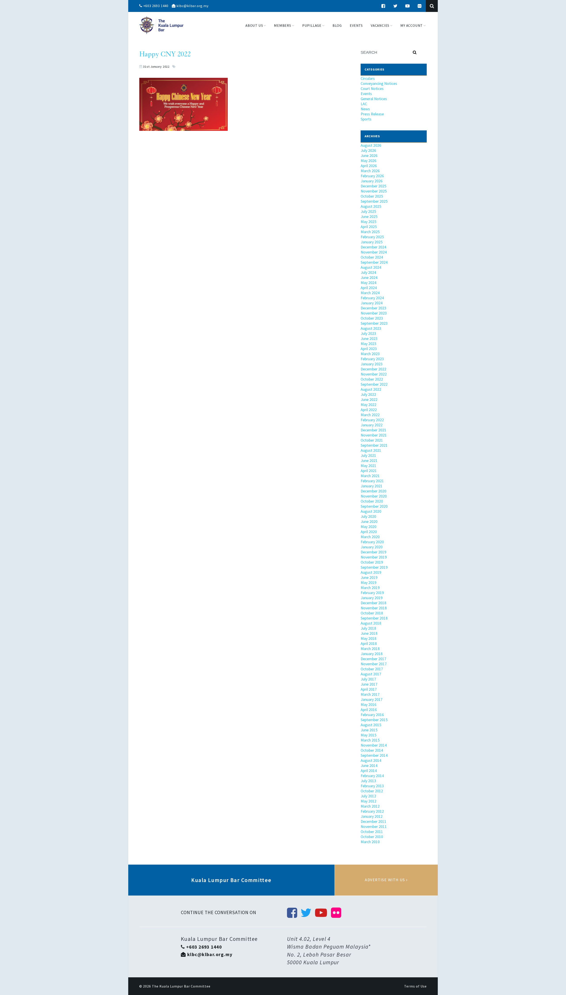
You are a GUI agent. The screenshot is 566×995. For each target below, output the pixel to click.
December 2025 (373, 186)
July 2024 (368, 272)
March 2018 (370, 648)
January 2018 (371, 653)
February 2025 (372, 236)
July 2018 (368, 628)
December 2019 (373, 552)
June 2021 (369, 460)
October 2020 (372, 501)
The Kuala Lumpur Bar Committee (181, 986)
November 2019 (374, 557)
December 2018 (373, 602)
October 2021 (372, 440)
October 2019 (372, 562)
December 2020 (373, 491)
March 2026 (370, 170)
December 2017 (373, 658)
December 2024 (373, 247)
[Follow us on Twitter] (396, 6)
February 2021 (372, 480)
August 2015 (371, 724)
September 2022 (374, 384)
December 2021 (373, 430)
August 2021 (371, 450)
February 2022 (372, 419)
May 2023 (368, 343)
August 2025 (371, 206)
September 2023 (374, 323)
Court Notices (372, 88)
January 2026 (371, 180)
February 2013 (372, 785)
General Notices (374, 98)
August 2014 (371, 760)
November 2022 (374, 374)
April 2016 (369, 709)
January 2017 (371, 699)
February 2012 (372, 811)
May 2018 (368, 638)
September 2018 (374, 618)
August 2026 (371, 145)
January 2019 (371, 597)
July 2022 (368, 394)
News (365, 108)
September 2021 (374, 445)
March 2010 (370, 841)
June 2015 (369, 729)
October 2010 (372, 836)
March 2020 (370, 536)
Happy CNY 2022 (165, 54)
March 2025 (370, 231)
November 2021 (374, 435)
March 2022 (370, 414)
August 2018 (371, 623)
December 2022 (373, 369)
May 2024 (368, 282)
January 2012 (371, 816)
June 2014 (369, 765)
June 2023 (369, 338)
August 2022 (371, 389)
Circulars (368, 78)
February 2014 (372, 775)
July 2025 (368, 211)
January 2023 (371, 363)
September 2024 (374, 262)
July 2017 (368, 679)
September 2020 (374, 506)
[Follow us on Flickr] (420, 6)
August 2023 (371, 328)
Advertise (386, 880)
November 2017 (374, 663)
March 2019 (370, 587)
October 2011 (372, 831)
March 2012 (370, 806)
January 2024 (371, 302)
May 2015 (368, 735)
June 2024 (369, 277)
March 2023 (370, 353)
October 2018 (372, 613)
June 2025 (369, 216)
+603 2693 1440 (155, 6)
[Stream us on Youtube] (407, 6)
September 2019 (374, 567)
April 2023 (369, 348)
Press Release (372, 113)
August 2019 (371, 572)
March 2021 (370, 475)
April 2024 (369, 287)
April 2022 (369, 409)
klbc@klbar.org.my (192, 6)
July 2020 (368, 516)
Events (366, 93)
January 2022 (371, 424)
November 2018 (374, 607)
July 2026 (368, 150)
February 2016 (372, 714)
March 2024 (370, 292)
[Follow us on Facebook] (383, 6)
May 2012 (368, 801)
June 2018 (369, 633)
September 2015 (374, 719)
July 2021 (368, 455)
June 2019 (369, 577)
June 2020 (369, 521)
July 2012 (368, 796)
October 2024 (372, 257)
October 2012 (372, 790)
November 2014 (374, 745)
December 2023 (373, 308)
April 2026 (369, 165)
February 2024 (372, 297)
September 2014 (374, 755)
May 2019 (368, 582)
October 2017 (372, 668)
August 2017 (371, 674)
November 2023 (374, 313)
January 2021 (371, 485)
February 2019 (372, 592)
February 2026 (372, 175)
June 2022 (369, 399)
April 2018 (369, 643)
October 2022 (372, 379)
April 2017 (369, 689)
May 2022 (368, 404)
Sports (366, 119)
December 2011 (373, 821)
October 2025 (372, 196)
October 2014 (372, 750)
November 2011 (374, 826)
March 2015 (370, 740)
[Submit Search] (415, 52)
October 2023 (372, 318)
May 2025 (368, 221)
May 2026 (368, 160)
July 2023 (368, 333)
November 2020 (374, 496)
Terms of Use (415, 986)
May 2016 (368, 704)
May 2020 (368, 526)
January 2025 (371, 241)
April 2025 (369, 226)
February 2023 (372, 358)
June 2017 (369, 684)
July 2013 (368, 780)
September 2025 (374, 201)
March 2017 (370, 694)
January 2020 (371, 546)
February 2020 (372, 541)
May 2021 (368, 465)
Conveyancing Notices (379, 83)
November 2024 (374, 252)
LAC (364, 103)
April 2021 (369, 470)
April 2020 (369, 531)
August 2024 (371, 267)
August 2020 (371, 511)
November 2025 (374, 191)
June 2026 (369, 155)
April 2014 (369, 770)
